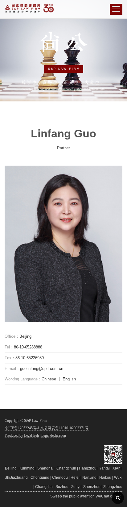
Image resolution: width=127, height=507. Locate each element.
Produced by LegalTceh (22, 435)
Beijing (11, 468)
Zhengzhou (112, 487)
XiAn (117, 468)
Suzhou (61, 487)
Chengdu (60, 477)
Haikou (105, 477)
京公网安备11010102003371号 (64, 428)
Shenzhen (91, 487)
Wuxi (118, 477)
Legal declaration (53, 435)
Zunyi (75, 487)
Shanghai (45, 468)
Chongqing (40, 477)
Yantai (104, 468)
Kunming (27, 468)
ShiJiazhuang (16, 477)
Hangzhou (87, 468)
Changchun (66, 468)
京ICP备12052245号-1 (22, 428)
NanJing (89, 477)
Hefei (75, 477)
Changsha (44, 487)
